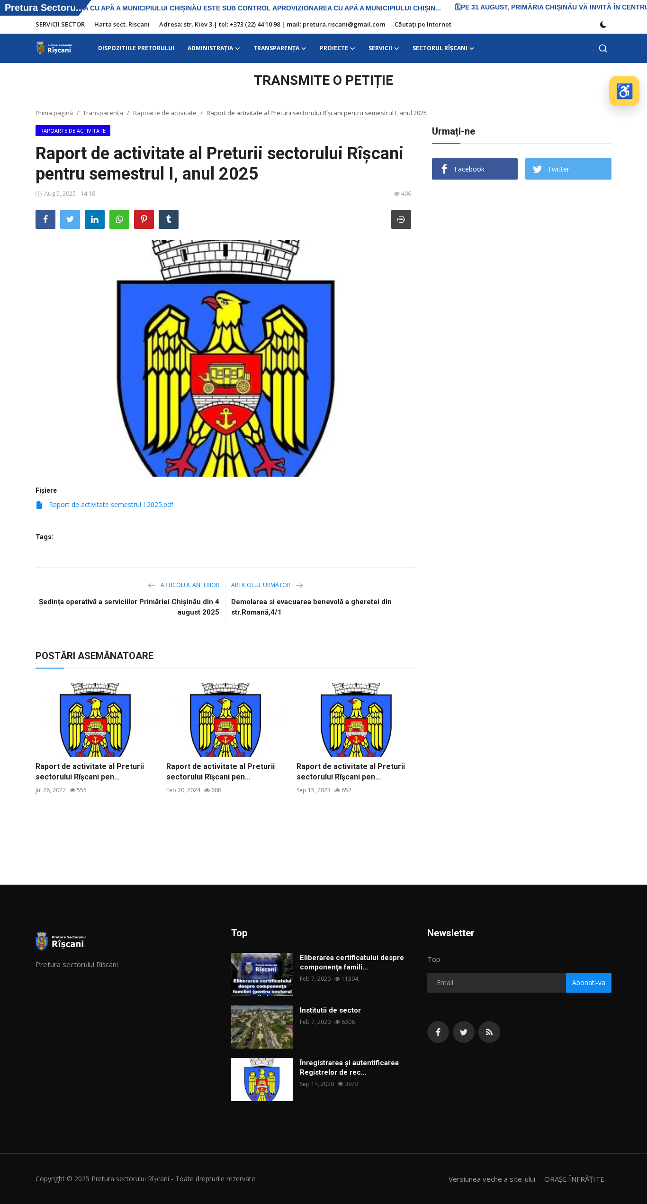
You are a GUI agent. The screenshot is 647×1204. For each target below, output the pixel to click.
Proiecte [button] (334, 48)
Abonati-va (588, 982)
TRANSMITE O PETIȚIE (323, 80)
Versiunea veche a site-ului (492, 1179)
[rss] (489, 1032)
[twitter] (464, 1032)
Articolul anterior (189, 585)
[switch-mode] (603, 24)
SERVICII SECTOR (60, 24)
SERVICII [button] (380, 48)
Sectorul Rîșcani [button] (440, 48)
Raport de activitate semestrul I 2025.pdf (110, 504)
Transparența (103, 113)
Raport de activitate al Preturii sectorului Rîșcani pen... (90, 771)
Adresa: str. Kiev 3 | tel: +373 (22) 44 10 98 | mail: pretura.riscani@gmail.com (272, 24)
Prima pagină (54, 113)
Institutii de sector (330, 1010)
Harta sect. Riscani (122, 24)
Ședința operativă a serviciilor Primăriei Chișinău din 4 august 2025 (129, 606)
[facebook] (438, 1032)
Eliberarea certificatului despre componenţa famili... (352, 962)
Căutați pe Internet (423, 24)
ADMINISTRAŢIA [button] (210, 48)
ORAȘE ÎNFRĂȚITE (574, 1179)
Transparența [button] (276, 48)
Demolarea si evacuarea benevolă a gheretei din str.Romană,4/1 (311, 606)
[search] (602, 48)
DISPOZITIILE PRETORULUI (136, 48)
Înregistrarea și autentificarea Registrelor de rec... (349, 1068)
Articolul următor (261, 585)
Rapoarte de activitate (165, 113)
